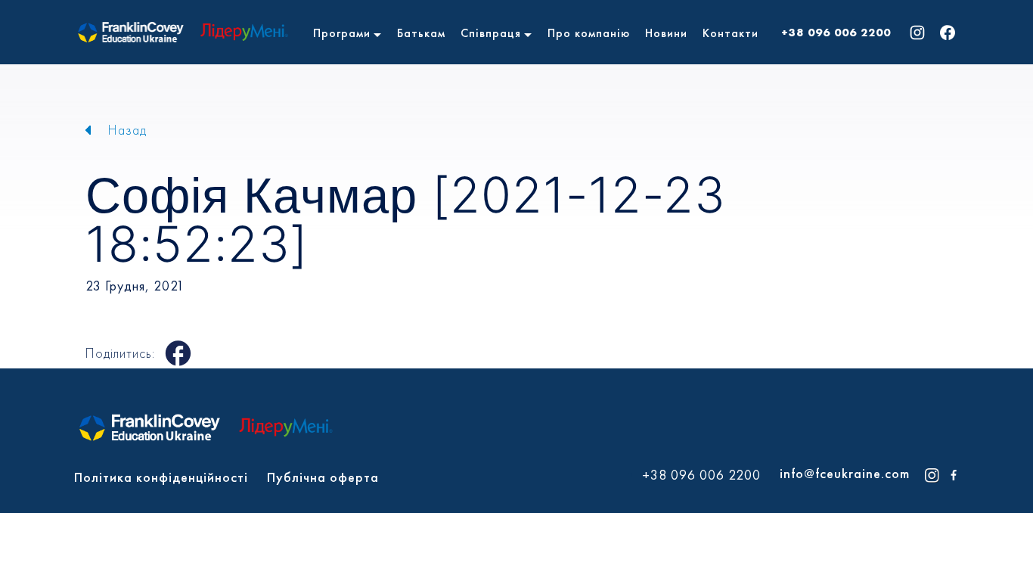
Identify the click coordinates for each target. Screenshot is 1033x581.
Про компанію (589, 33)
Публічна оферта (323, 477)
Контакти (730, 33)
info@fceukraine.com (845, 473)
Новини (666, 33)
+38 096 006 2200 (836, 32)
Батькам (421, 33)
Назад (127, 129)
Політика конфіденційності (161, 477)
